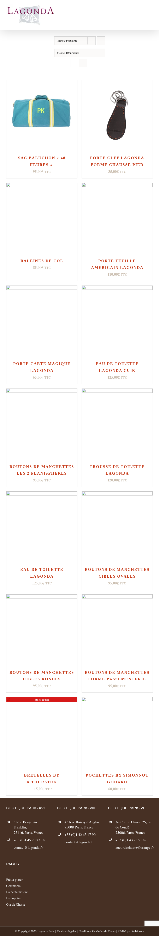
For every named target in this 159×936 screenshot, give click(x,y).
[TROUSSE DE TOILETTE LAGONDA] (117, 391)
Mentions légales (66, 931)
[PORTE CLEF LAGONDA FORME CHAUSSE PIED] (117, 83)
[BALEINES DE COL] (41, 186)
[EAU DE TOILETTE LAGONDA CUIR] (117, 288)
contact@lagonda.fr (28, 847)
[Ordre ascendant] (101, 40)
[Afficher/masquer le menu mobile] (151, 12)
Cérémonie (13, 885)
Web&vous (137, 931)
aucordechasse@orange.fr (134, 847)
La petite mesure (17, 892)
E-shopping (13, 898)
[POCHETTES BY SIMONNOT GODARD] (117, 700)
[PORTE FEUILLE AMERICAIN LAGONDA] (117, 186)
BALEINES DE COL (41, 261)
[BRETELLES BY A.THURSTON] (41, 700)
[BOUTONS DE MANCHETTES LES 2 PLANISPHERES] (41, 391)
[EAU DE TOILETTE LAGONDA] (41, 494)
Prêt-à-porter (14, 879)
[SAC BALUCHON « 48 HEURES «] (41, 83)
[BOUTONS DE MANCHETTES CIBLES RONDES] (41, 597)
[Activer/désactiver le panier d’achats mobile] (143, 12)
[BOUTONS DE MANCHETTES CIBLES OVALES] (117, 494)
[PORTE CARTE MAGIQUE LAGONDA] (41, 288)
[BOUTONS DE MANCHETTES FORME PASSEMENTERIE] (117, 597)
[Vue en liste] (83, 63)
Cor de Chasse (15, 904)
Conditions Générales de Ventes (97, 931)
